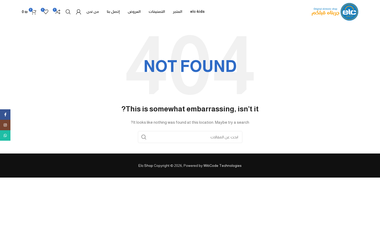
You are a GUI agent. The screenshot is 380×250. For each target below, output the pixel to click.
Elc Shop (145, 165)
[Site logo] (335, 11)
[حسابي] (78, 12)
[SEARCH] (144, 137)
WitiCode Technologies (222, 165)
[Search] (68, 12)
